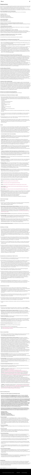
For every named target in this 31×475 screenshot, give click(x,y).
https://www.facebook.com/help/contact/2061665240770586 (14, 371)
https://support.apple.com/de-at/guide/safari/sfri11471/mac (11, 182)
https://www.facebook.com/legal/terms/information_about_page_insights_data (17, 374)
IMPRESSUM (18, 472)
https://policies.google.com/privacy (8, 328)
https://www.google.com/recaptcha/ (8, 327)
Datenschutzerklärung (24, 472)
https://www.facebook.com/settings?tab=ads (8, 370)
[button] (29, 1)
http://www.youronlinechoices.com (22, 370)
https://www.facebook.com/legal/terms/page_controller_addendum (10, 373)
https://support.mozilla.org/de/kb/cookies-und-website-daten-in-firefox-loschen (15, 184)
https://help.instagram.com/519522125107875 (22, 385)
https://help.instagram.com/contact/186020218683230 (13, 386)
